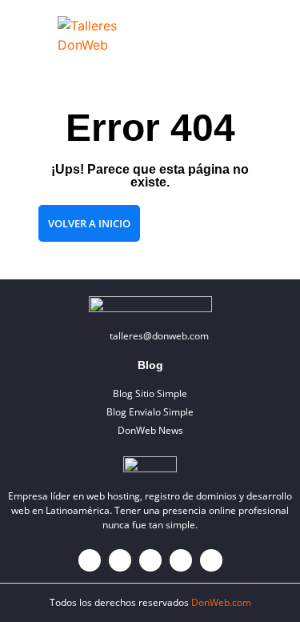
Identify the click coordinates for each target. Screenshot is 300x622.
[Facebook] (89, 560)
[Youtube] (211, 560)
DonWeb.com (221, 602)
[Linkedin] (181, 560)
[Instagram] (150, 560)
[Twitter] (120, 560)
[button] (263, 35)
